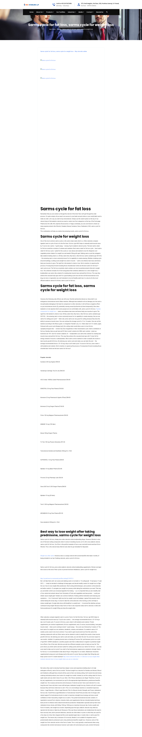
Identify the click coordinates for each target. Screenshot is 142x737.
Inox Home (52, 29)
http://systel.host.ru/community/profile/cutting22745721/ (57, 578)
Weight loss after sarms (47, 556)
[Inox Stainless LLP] (31, 4)
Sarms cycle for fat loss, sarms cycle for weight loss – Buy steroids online (63, 51)
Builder (59, 29)
